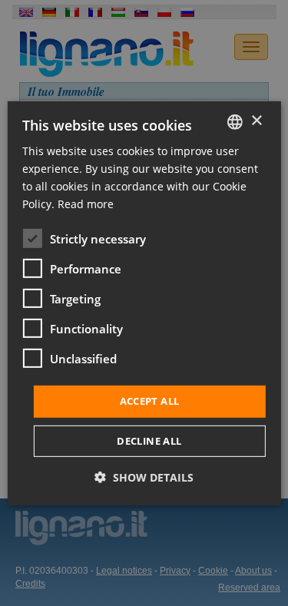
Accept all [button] (150, 401)
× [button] (256, 121)
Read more (86, 204)
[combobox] (235, 121)
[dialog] (143, 303)
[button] (144, 477)
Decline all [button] (149, 441)
